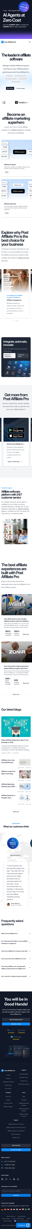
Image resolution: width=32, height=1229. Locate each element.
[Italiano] (17, 1209)
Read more (16, 811)
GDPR (28, 1218)
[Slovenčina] (29, 1209)
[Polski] (23, 1209)
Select (7, 172)
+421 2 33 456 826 (9, 1161)
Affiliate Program (8, 1106)
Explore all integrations (8, 355)
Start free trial (16, 1145)
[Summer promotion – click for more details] (16, 19)
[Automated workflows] (16, 293)
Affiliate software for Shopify (16, 1124)
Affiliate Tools (16, 1137)
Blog (24, 1096)
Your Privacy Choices (23, 1221)
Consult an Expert (16, 1149)
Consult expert (21, 88)
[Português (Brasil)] (26, 1209)
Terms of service (10, 1216)
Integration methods (8, 1081)
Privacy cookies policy (18, 1218)
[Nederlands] (20, 1209)
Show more (16, 694)
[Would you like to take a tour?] (16, 442)
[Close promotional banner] (30, 2)
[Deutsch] (2, 1209)
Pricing (8, 1075)
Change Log (24, 1080)
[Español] (8, 1209)
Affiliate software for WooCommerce (16, 1127)
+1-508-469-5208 (9, 1168)
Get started (10, 88)
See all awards (15, 855)
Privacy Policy (6, 1218)
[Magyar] (14, 1209)
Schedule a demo (16, 1024)
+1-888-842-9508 (9, 1165)
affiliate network (17, 130)
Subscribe (16, 1195)
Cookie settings (7, 1221)
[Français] (11, 1209)
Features (8, 1078)
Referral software (16, 1134)
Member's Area (24, 1077)
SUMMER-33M (14, 25)
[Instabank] (18, 102)
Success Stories (8, 1103)
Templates (24, 1100)
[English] (5, 1209)
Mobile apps (8, 1085)
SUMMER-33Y (7, 27)
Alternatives (8, 1088)
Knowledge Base (23, 1074)
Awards (8, 1100)
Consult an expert (21, 355)
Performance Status (24, 1084)
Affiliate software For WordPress (16, 1131)
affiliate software (23, 509)
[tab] (12, 320)
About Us (8, 1096)
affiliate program (23, 258)
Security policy (22, 1216)
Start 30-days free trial (16, 1019)
